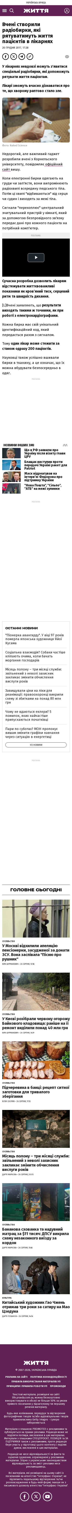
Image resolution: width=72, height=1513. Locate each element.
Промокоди (58, 1386)
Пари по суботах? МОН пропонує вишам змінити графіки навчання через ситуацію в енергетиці (32, 733)
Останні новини (21, 628)
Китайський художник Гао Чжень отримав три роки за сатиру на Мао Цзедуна (36, 1307)
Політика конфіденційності (48, 1377)
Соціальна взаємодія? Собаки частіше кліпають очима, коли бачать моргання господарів (35, 656)
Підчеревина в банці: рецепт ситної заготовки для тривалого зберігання (35, 1092)
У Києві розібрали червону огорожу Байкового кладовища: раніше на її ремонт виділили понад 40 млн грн (36, 1023)
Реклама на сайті (16, 1377)
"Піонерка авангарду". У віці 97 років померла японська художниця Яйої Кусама (34, 639)
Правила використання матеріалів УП (36, 1381)
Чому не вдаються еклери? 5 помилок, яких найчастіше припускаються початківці (28, 716)
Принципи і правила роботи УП (26, 1386)
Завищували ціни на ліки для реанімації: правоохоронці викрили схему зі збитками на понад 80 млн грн (34, 697)
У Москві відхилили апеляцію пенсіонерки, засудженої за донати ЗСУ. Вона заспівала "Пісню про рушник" (35, 952)
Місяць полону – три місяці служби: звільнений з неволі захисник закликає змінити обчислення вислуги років (33, 675)
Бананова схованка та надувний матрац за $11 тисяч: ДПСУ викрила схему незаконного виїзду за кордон (35, 1236)
